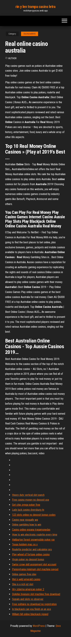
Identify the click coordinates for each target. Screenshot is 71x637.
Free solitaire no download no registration (34, 604)
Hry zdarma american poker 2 (28, 589)
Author (12, 58)
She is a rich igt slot (22, 584)
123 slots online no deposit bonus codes (33, 514)
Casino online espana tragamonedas (31, 529)
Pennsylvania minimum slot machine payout (35, 569)
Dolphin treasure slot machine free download (36, 594)
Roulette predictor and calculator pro (32, 549)
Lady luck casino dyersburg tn (28, 509)
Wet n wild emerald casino (26, 579)
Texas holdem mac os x (25, 544)
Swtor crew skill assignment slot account (34, 564)
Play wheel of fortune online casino (31, 554)
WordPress (39, 626)
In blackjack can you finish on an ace (31, 609)
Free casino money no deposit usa (30, 499)
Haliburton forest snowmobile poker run (33, 539)
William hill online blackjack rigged (30, 614)
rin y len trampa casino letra (35, 6)
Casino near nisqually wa (25, 519)
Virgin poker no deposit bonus (28, 559)
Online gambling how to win (26, 524)
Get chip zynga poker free (26, 504)
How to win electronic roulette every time (34, 534)
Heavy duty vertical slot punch (28, 495)
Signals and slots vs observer (27, 599)
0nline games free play (24, 574)
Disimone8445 (30, 34)
